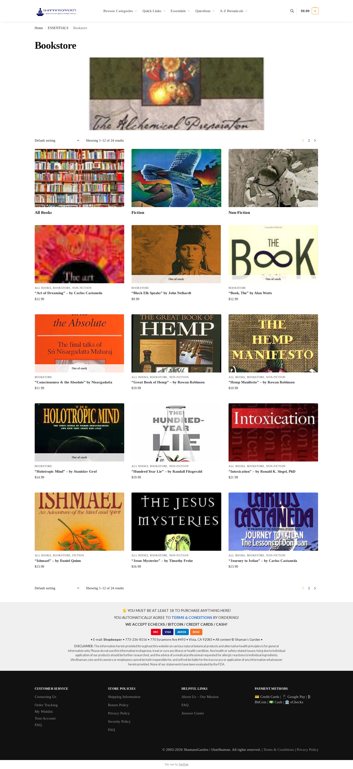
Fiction (78, 555)
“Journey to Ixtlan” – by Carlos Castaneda (263, 561)
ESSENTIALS (58, 28)
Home (39, 28)
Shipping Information (124, 697)
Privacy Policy (119, 713)
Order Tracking (46, 705)
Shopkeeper (112, 639)
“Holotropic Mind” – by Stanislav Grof (66, 471)
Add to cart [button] (79, 309)
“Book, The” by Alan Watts (250, 293)
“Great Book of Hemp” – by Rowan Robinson (168, 382)
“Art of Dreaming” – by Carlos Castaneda (68, 293)
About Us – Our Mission (200, 697)
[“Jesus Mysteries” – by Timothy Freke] (176, 522)
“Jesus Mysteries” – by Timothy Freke (162, 561)
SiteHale (184, 764)
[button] (309, 11)
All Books (43, 287)
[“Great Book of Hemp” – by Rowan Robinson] (176, 343)
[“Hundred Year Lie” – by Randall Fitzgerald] (176, 432)
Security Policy (119, 721)
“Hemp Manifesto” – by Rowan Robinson (262, 382)
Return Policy (118, 705)
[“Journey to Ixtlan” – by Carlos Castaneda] (273, 522)
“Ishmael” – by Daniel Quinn (58, 561)
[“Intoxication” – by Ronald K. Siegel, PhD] (273, 432)
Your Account (45, 718)
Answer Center (192, 713)
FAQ (38, 725)
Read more (176, 309)
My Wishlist (44, 711)
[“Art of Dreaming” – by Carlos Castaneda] (79, 254)
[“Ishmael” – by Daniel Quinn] (79, 522)
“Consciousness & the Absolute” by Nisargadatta (73, 382)
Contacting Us (45, 697)
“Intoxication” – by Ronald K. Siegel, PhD (262, 471)
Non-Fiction (82, 287)
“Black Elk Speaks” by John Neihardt (161, 293)
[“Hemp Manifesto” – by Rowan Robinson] (273, 343)
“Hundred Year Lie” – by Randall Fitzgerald (166, 471)
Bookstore (61, 287)
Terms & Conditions (278, 750)
